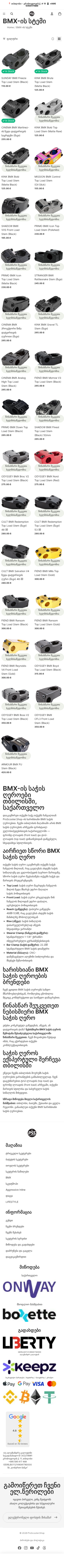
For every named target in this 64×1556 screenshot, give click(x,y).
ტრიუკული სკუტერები (18, 1153)
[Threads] (44, 1548)
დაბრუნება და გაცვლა (19, 1250)
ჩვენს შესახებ (13, 1232)
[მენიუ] (4, 14)
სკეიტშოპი (12, 1183)
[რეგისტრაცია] (56, 1517)
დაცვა (9, 1195)
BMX (8, 1177)
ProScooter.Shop (36, 1533)
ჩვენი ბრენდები (15, 1226)
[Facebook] (19, 1548)
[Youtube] (32, 1548)
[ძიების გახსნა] (12, 14)
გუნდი (9, 1220)
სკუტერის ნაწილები (17, 1171)
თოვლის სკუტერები (17, 1165)
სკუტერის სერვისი (16, 1238)
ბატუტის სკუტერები (17, 1159)
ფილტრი (12, 38)
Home (10, 27)
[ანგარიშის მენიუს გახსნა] (52, 14)
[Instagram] (26, 1548)
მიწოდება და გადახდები (20, 1244)
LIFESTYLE (12, 1201)
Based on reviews (18, 1444)
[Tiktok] (38, 1548)
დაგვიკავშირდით (16, 1256)
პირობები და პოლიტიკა (32, 1540)
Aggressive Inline (15, 1189)
